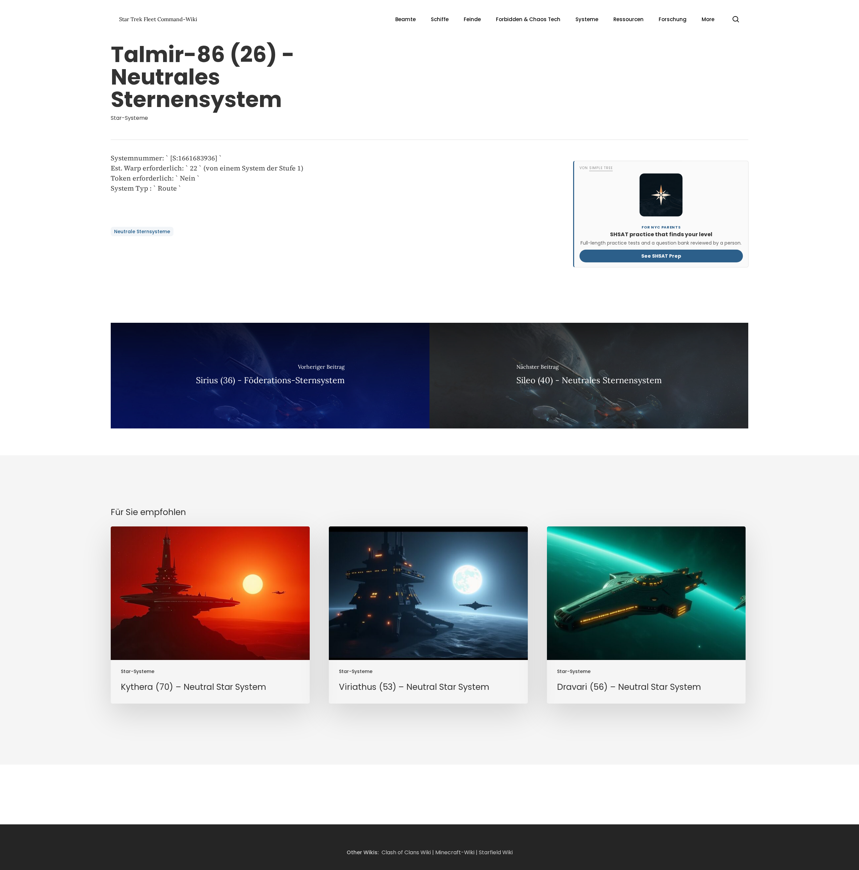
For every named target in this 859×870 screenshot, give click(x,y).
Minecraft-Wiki (454, 852)
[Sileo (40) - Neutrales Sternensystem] (589, 375)
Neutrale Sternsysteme (142, 231)
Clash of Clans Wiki (406, 852)
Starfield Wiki (496, 852)
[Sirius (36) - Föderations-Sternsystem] (270, 375)
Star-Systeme (129, 118)
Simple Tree (600, 167)
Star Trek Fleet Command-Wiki (158, 19)
